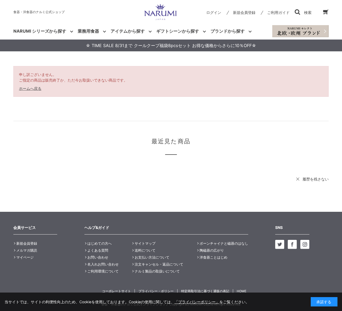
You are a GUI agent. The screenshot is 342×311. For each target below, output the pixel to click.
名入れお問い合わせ (103, 264)
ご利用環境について (103, 271)
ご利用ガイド (278, 12)
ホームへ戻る (30, 88)
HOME (241, 291)
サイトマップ (145, 243)
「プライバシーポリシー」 (196, 302)
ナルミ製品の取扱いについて (157, 271)
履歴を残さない (315, 179)
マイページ (25, 257)
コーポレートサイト (116, 291)
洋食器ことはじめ (213, 257)
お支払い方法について (152, 257)
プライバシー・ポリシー (156, 291)
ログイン (213, 12)
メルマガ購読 (26, 250)
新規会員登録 (244, 12)
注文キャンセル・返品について (159, 264)
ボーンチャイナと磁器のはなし (224, 243)
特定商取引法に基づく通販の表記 (205, 291)
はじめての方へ (99, 243)
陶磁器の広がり (212, 250)
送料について (145, 250)
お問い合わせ (97, 257)
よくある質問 (97, 250)
